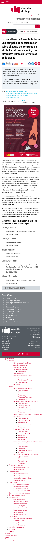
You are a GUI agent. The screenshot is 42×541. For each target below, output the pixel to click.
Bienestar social (11, 91)
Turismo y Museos (10, 536)
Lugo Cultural (11, 298)
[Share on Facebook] (29, 63)
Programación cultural (13, 93)
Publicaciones (22, 399)
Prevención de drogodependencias (17, 95)
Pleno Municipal (18, 470)
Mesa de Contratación (20, 474)
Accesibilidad (6, 343)
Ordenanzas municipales (17, 495)
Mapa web (5, 347)
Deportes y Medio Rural (21, 429)
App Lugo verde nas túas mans (17, 303)
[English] (13, 64)
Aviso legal (5, 341)
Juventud (34, 93)
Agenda (7, 538)
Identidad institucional (16, 527)
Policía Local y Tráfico (25, 380)
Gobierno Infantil (19, 480)
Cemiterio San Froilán (14, 322)
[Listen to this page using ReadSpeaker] (21, 63)
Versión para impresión (39, 63)
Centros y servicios (24, 393)
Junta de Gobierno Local (21, 467)
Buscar (10, 23)
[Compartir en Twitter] (32, 63)
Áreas (21, 32)
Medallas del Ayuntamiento (22, 519)
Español (37, 15)
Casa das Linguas (12, 307)
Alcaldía (11, 361)
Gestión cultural (26, 93)
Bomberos (21, 378)
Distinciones (13, 516)
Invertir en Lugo (9, 540)
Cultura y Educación (31, 32)
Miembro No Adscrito (20, 486)
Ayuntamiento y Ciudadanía (22, 388)
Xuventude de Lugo (13, 309)
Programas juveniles (12, 97)
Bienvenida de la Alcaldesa (22, 363)
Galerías (11, 531)
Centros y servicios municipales (19, 493)
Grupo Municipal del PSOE (22, 489)
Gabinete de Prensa (19, 367)
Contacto (5, 350)
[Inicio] (21, 9)
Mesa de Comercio (19, 476)
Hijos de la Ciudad (19, 521)
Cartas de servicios (19, 514)
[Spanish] (16, 64)
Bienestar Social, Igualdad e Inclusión (25, 401)
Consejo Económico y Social (22, 478)
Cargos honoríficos (19, 523)
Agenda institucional (20, 365)
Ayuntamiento (12, 32)
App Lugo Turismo (13, 300)
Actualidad (16, 384)
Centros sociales (22, 91)
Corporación (13, 482)
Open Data (5, 345)
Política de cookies (8, 339)
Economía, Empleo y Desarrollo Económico (27, 442)
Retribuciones (18, 512)
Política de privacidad (9, 337)
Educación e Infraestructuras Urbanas (25, 455)
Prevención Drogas (13, 311)
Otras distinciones (19, 525)
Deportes (9, 313)
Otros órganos (14, 472)
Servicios (7, 533)
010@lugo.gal (35, 337)
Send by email (35, 63)
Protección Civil (23, 382)
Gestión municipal (19, 499)
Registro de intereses (20, 510)
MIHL (8, 305)
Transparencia (13, 497)
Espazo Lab (10, 317)
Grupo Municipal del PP (21, 484)
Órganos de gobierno (16, 465)
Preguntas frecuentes (25, 397)
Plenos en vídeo (23, 508)
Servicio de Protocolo (20, 369)
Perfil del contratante (20, 501)
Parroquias (21, 435)
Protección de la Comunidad (22, 376)
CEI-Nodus (10, 320)
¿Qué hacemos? (23, 391)
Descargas (21, 506)
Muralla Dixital (11, 315)
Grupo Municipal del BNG (21, 491)
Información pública (20, 504)
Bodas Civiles (22, 371)
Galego (30, 15)
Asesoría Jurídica (18, 374)
